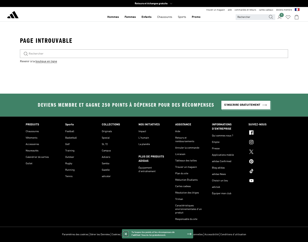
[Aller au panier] (296, 17)
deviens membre (284, 10)
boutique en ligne (46, 61)
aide (230, 10)
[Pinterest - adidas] (265, 162)
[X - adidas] (265, 152)
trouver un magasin (215, 10)
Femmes (130, 17)
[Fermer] (126, 233)
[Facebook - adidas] (265, 133)
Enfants (147, 17)
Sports (182, 17)
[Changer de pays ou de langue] (297, 10)
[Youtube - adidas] (265, 181)
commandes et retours (245, 10)
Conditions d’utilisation (233, 234)
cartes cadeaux (266, 10)
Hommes (113, 17)
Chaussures (164, 17)
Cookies (116, 234)
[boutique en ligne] (13, 15)
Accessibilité (211, 234)
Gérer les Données (100, 234)
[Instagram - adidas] (265, 142)
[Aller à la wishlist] (288, 17)
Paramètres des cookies (75, 234)
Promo (196, 17)
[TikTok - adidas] (265, 171)
